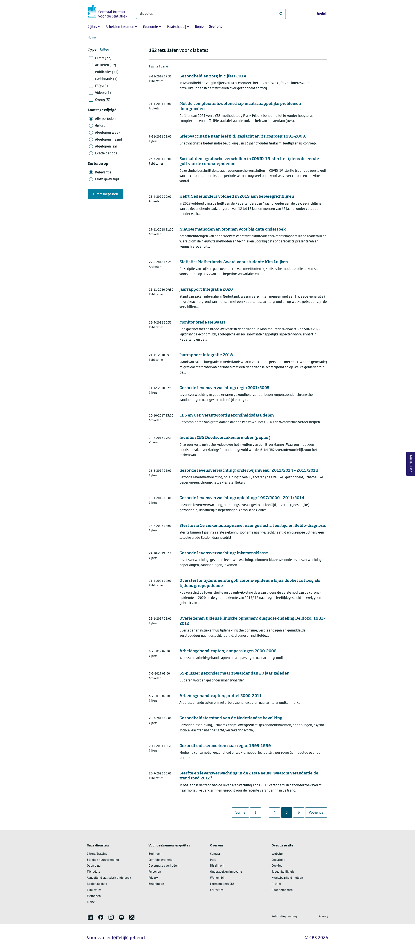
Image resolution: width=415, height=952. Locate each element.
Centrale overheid (160, 860)
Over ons (215, 27)
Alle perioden (105, 119)
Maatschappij (176, 27)
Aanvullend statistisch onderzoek (109, 878)
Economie (150, 27)
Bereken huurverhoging (103, 860)
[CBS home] (108, 11)
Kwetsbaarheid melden (287, 878)
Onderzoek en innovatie (226, 871)
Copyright (278, 860)
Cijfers (92, 27)
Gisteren (101, 126)
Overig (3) (102, 100)
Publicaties (94, 890)
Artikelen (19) (105, 65)
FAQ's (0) (101, 86)
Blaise (91, 902)
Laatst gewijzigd (107, 179)
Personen (154, 871)
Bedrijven (154, 854)
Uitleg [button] (104, 49)
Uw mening (410, 464)
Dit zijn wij (217, 865)
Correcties (216, 890)
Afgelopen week (107, 133)
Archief (276, 884)
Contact (215, 854)
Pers (213, 860)
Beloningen (156, 884)
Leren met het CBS (222, 884)
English (321, 14)
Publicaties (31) (106, 72)
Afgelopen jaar (106, 146)
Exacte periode (106, 153)
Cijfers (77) (103, 58)
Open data (94, 865)
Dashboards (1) (106, 79)
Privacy (153, 878)
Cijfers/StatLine (97, 854)
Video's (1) (103, 93)
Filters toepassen (105, 194)
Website (277, 854)
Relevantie (103, 172)
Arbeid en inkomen (120, 27)
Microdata (93, 871)
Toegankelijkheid (283, 871)
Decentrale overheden (163, 865)
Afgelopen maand (108, 139)
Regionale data (97, 884)
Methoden (94, 896)
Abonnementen (282, 890)
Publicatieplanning (284, 916)
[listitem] (90, 917)
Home (92, 37)
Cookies (277, 865)
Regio (199, 27)
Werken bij (217, 878)
